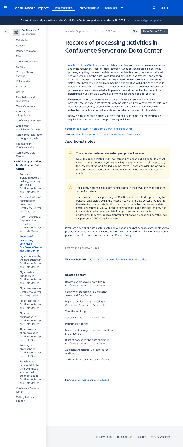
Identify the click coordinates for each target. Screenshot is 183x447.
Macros (20, 66)
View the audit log (75, 311)
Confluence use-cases (29, 120)
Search (154, 8)
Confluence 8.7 (30, 30)
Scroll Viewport (101, 379)
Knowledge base (89, 7)
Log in (164, 7)
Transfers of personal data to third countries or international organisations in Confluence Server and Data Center (30, 372)
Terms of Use (124, 436)
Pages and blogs (26, 50)
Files (18, 56)
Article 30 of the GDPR (81, 65)
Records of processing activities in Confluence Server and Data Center (31, 243)
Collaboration (23, 81)
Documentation (64, 7)
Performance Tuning (77, 323)
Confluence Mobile (27, 61)
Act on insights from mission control (85, 317)
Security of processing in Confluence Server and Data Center (105, 134)
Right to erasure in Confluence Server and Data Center (30, 292)
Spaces (20, 45)
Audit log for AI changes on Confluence (87, 359)
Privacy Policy (123, 235)
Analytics (21, 86)
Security (141, 436)
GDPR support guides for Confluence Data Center (29, 165)
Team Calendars (25, 106)
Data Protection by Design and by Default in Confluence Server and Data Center (30, 224)
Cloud (135, 31)
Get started (22, 40)
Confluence (83, 379)
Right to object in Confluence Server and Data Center (30, 304)
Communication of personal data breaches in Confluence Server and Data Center (30, 204)
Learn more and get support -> (144, 20)
